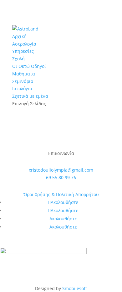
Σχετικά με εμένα (30, 96)
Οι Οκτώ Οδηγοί (29, 66)
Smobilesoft (74, 288)
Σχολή (18, 59)
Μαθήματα (23, 74)
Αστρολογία (24, 44)
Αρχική (19, 36)
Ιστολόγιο (22, 88)
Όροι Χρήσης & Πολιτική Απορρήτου (61, 194)
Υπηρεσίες (23, 51)
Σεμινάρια (22, 81)
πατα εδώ (61, 141)
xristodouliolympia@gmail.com (61, 170)
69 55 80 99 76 (61, 177)
